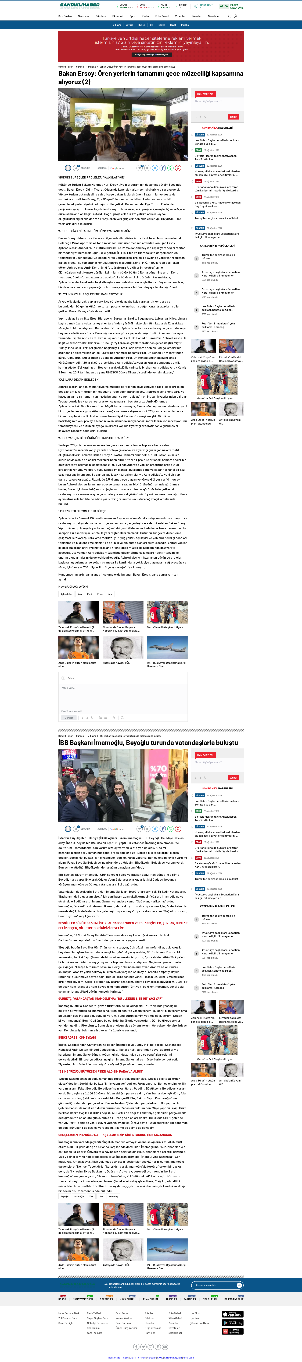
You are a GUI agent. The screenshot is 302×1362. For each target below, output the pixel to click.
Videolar (180, 16)
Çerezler (151, 1357)
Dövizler (149, 1318)
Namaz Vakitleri (83, 1298)
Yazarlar (197, 16)
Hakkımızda (114, 1357)
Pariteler (190, 1298)
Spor (132, 16)
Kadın (145, 16)
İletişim (125, 1357)
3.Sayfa (117, 24)
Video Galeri (175, 1318)
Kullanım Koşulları (173, 1357)
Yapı (110, 594)
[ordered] (100, 718)
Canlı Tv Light (66, 1323)
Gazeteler (214, 16)
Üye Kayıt (195, 1318)
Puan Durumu (151, 1298)
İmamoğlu (79, 1196)
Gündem (101, 16)
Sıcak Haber (175, 1332)
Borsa (62, 1298)
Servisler (83, 16)
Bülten (141, 24)
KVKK (160, 1357)
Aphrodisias (66, 594)
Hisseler (171, 1298)
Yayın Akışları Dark (97, 1318)
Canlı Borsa (122, 1313)
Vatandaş (113, 1196)
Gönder (69, 717)
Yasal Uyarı (188, 1357)
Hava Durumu (128, 1298)
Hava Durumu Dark (69, 1313)
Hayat (173, 24)
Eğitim (162, 24)
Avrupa (129, 24)
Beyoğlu (65, 1196)
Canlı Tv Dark (94, 1313)
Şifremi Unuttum (199, 1323)
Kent (89, 594)
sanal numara (94, 1332)
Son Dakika (65, 16)
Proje (100, 594)
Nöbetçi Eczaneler (97, 1323)
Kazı (80, 594)
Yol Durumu (210, 1298)
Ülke (101, 1196)
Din (151, 24)
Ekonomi (117, 16)
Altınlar (149, 1313)
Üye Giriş (195, 1313)
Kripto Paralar (234, 1298)
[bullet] (105, 718)
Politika (185, 24)
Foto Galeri (162, 16)
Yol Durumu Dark (67, 1318)
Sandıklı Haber (65, 66)
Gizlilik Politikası (138, 1357)
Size (91, 1196)
